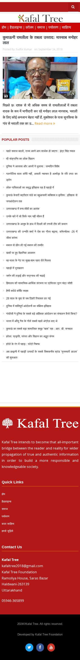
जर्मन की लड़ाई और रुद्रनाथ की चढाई (25, 275)
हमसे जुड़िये (7, 531)
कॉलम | (31, 27)
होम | (6, 27)
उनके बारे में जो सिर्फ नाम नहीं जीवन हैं (25, 216)
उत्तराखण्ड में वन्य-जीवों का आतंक (22, 208)
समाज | (42, 27)
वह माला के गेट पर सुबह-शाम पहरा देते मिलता (28, 260)
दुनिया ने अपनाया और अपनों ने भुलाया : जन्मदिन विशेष (32, 166)
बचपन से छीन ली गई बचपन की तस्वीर (25, 245)
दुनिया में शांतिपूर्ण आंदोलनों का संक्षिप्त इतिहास (28, 306)
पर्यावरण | (55, 27)
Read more (44, 123)
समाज (5, 509)
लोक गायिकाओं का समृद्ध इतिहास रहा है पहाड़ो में (30, 187)
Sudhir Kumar (24, 49)
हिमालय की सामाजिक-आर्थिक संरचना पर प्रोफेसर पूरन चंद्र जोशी (39, 283)
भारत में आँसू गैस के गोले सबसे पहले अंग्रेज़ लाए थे (31, 321)
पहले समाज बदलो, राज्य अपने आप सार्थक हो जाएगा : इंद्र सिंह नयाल (40, 151)
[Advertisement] (40, 386)
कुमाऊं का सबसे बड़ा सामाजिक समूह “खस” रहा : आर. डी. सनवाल (39, 328)
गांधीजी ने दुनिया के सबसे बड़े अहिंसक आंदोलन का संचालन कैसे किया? (41, 313)
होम (3, 494)
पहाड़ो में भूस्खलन (14, 268)
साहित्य (66, 27)
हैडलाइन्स (6, 501)
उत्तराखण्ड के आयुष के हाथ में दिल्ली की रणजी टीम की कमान (36, 224)
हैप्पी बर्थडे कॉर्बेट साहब (17, 290)
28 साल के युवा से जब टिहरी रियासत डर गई (28, 298)
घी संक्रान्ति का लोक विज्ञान (20, 158)
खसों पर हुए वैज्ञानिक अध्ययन (20, 252)
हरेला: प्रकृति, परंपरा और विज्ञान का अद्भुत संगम (30, 336)
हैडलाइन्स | (18, 27)
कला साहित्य (8, 523)
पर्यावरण (5, 516)
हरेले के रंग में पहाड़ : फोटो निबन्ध (23, 344)
